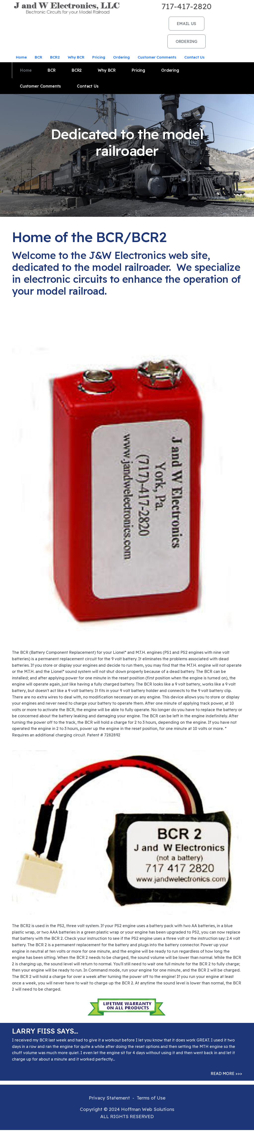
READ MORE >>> (226, 1073)
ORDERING (186, 41)
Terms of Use (151, 1098)
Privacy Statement (109, 1098)
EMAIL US (186, 23)
